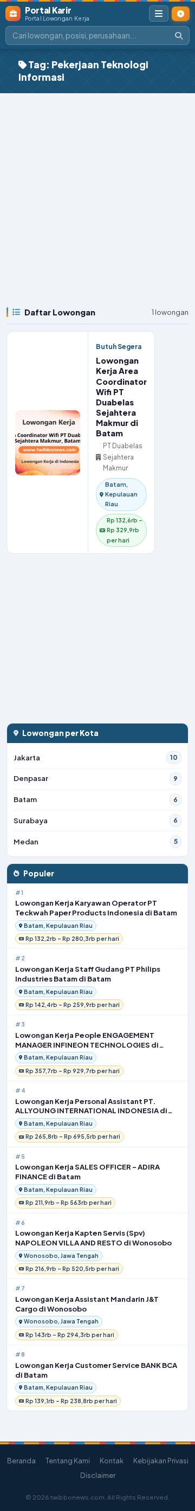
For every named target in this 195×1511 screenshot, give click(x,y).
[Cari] (178, 35)
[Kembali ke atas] (178, 1458)
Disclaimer (97, 1475)
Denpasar (96, 778)
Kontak (111, 1460)
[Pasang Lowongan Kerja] (181, 14)
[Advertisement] (97, 196)
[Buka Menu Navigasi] (158, 13)
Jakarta (96, 757)
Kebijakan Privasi (160, 1460)
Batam (96, 799)
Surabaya (96, 820)
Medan (96, 841)
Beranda (21, 1460)
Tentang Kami (68, 1460)
